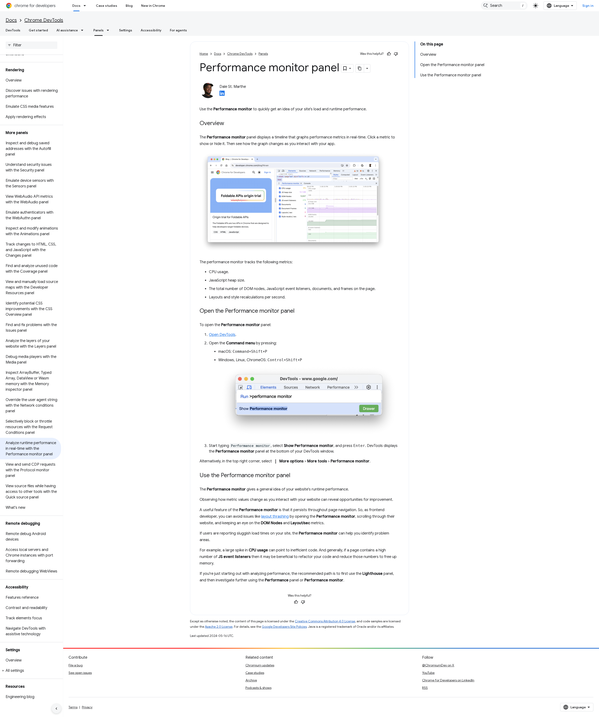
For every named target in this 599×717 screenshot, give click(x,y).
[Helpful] (388, 53)
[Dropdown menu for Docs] (86, 5)
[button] (30, 670)
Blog (129, 6)
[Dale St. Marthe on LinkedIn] (222, 95)
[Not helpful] (395, 53)
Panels (98, 30)
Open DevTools (222, 334)
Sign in (588, 6)
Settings (125, 30)
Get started (38, 30)
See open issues (80, 673)
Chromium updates (259, 665)
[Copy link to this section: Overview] (229, 123)
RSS (425, 688)
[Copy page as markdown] (360, 68)
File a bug (76, 665)
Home (204, 54)
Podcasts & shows (258, 688)
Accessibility (151, 30)
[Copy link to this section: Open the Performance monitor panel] (299, 311)
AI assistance (67, 30)
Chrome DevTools (43, 20)
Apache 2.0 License (219, 627)
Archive (251, 680)
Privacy (87, 707)
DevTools (13, 30)
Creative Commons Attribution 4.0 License (325, 621)
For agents (178, 30)
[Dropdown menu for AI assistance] (83, 30)
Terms (73, 707)
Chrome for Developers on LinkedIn (448, 680)
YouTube (428, 673)
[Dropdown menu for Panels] (109, 30)
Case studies (106, 6)
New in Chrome (153, 6)
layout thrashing (275, 516)
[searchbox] (31, 45)
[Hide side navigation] (56, 708)
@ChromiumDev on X (438, 665)
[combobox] (504, 5)
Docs (76, 6)
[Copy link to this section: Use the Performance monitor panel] (295, 476)
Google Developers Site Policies (284, 627)
